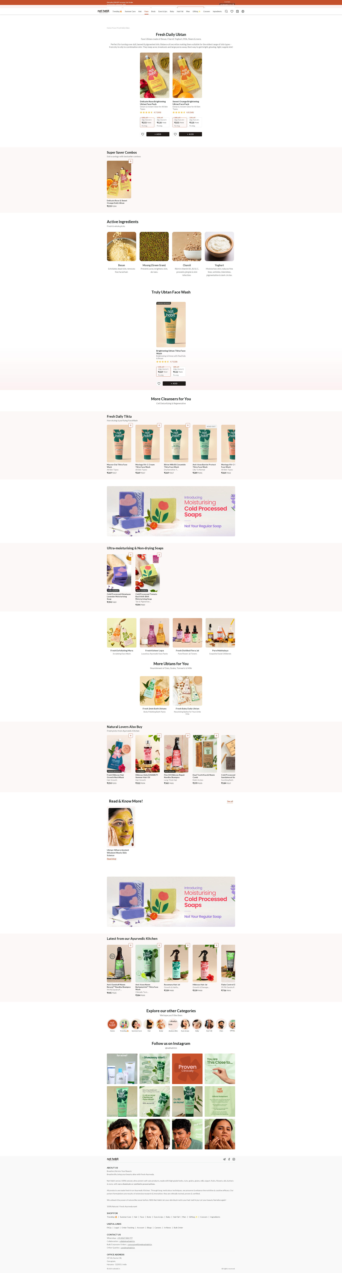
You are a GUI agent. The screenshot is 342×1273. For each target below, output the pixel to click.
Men (184, 1217)
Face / (114, 28)
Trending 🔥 (112, 1217)
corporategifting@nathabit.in (140, 1244)
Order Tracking (128, 1227)
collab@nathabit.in (127, 1241)
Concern (203, 1217)
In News (167, 1227)
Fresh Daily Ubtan (123, 28)
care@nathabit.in (128, 1248)
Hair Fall (176, 1217)
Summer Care (125, 1217)
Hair (135, 1217)
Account (140, 1227)
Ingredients (215, 1217)
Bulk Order (178, 1227)
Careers (158, 1227)
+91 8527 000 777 (125, 1238)
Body (149, 1217)
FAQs (109, 1227)
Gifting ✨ (193, 1217)
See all (230, 801)
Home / (109, 28)
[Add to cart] (131, 161)
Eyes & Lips (158, 1217)
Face (142, 1217)
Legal (116, 1227)
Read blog (111, 858)
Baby (168, 1217)
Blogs (149, 1227)
